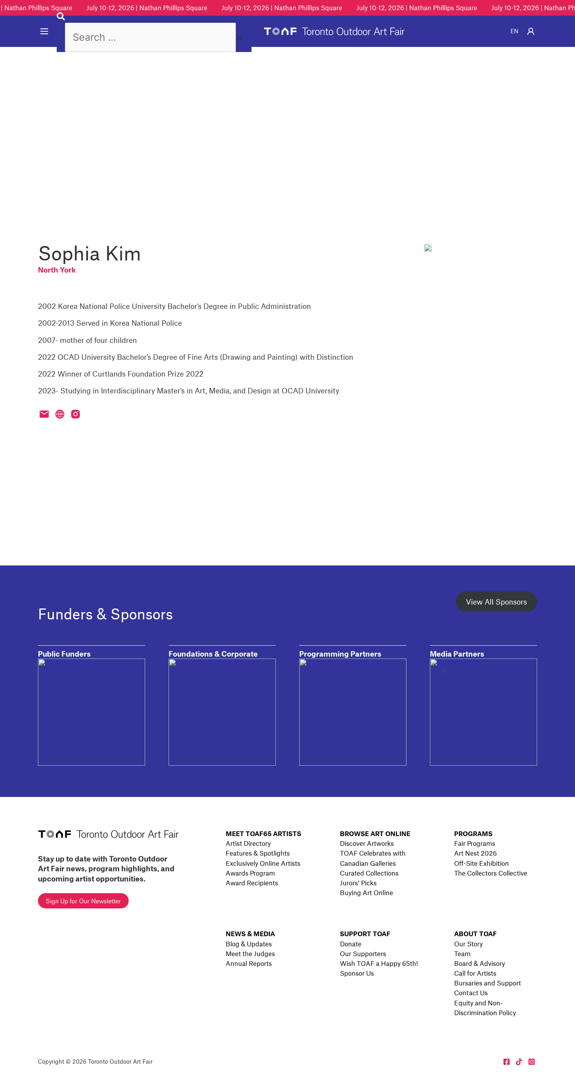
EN (514, 30)
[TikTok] (519, 1061)
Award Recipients (252, 883)
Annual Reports (249, 963)
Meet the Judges (250, 953)
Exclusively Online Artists (263, 863)
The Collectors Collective (490, 873)
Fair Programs (474, 843)
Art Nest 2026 (475, 853)
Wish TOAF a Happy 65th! (379, 963)
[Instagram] (531, 1061)
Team (462, 953)
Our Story (468, 944)
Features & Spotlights (258, 853)
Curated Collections (369, 873)
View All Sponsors (496, 601)
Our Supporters (363, 953)
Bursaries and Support (487, 983)
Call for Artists (475, 973)
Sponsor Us (357, 973)
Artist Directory (248, 843)
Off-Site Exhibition (481, 863)
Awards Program (250, 873)
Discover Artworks (367, 843)
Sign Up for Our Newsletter (83, 901)
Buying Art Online (366, 892)
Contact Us (471, 992)
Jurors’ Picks (358, 883)
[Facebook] (506, 1061)
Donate (350, 944)
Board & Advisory (479, 963)
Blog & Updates (249, 944)
